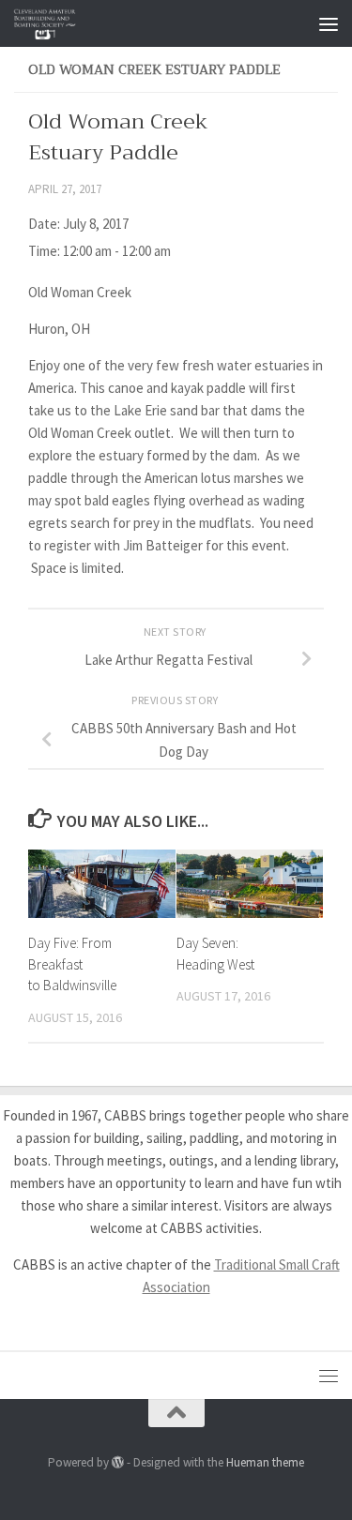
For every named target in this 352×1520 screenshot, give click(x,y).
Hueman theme (265, 1462)
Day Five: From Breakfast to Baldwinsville (72, 964)
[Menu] (328, 23)
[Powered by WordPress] (118, 1462)
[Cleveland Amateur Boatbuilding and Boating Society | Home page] (55, 23)
